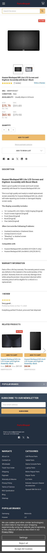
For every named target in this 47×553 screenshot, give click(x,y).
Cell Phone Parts (31, 456)
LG (25, 517)
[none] (23, 40)
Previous (2, 350)
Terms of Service (8, 487)
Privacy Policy (7, 483)
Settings (23, 537)
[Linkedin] (22, 159)
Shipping (5, 472)
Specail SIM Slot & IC (33, 489)
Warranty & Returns (9, 479)
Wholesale (6, 464)
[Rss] (28, 437)
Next (44, 350)
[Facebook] (4, 159)
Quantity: (6, 125)
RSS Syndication (8, 491)
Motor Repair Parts (32, 472)
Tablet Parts (29, 460)
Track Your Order (8, 468)
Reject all (23, 543)
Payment (5, 475)
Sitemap (5, 498)
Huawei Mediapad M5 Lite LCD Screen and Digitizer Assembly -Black (10, 361)
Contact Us (6, 460)
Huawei (5, 517)
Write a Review (39, 83)
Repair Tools (30, 475)
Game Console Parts (33, 464)
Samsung (5, 513)
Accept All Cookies (24, 548)
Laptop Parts (30, 468)
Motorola (27, 513)
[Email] (8, 159)
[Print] (13, 159)
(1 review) (17, 83)
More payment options (23, 145)
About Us (5, 456)
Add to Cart (11, 355)
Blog (3, 494)
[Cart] (43, 3)
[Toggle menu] (3, 3)
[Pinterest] (26, 159)
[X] (17, 159)
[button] (23, 151)
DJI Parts (28, 479)
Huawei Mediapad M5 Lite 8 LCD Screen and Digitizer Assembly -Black (34, 361)
